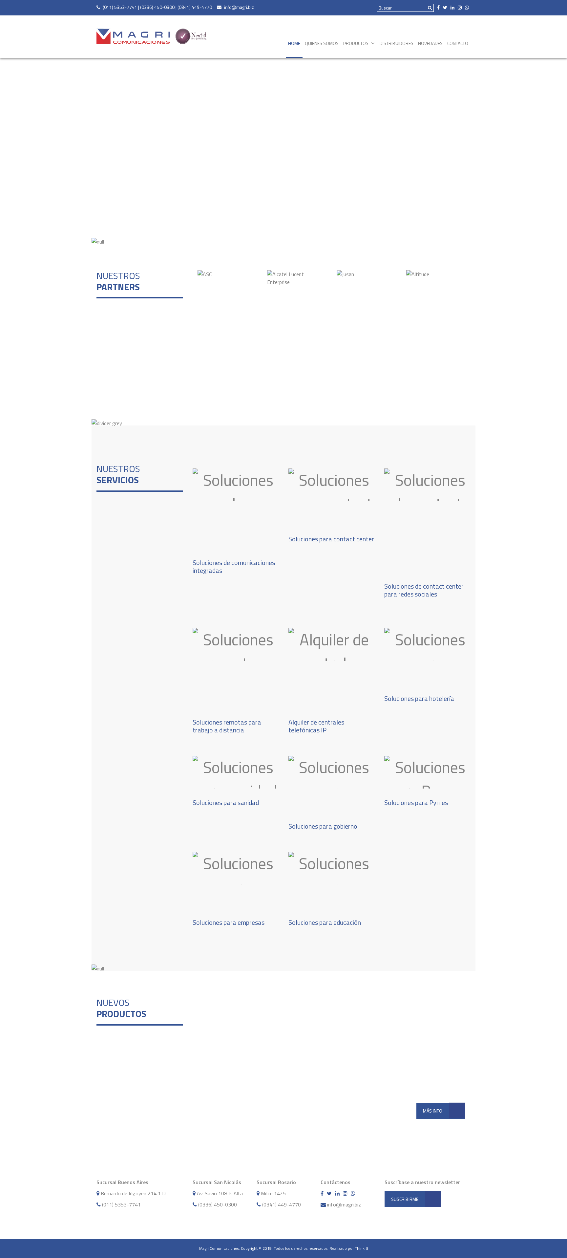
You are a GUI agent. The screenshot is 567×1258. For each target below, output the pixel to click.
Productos (355, 43)
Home (294, 43)
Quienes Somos (322, 43)
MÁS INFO (432, 1110)
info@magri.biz (239, 7)
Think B (361, 1248)
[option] (227, 274)
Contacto (457, 43)
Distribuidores (396, 43)
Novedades (430, 43)
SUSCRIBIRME (404, 1199)
